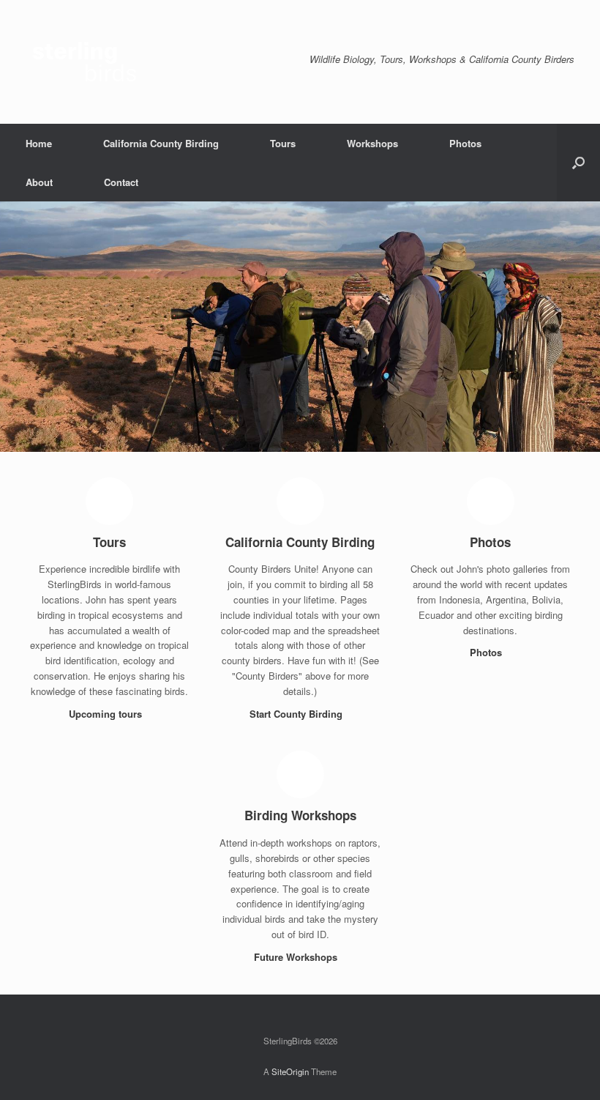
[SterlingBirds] (91, 62)
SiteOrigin (290, 1071)
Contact (121, 182)
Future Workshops (297, 957)
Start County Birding (297, 714)
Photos (465, 143)
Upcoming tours (107, 714)
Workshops (372, 143)
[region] (300, 326)
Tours (283, 143)
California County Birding (161, 143)
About (39, 182)
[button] (578, 162)
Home (39, 143)
